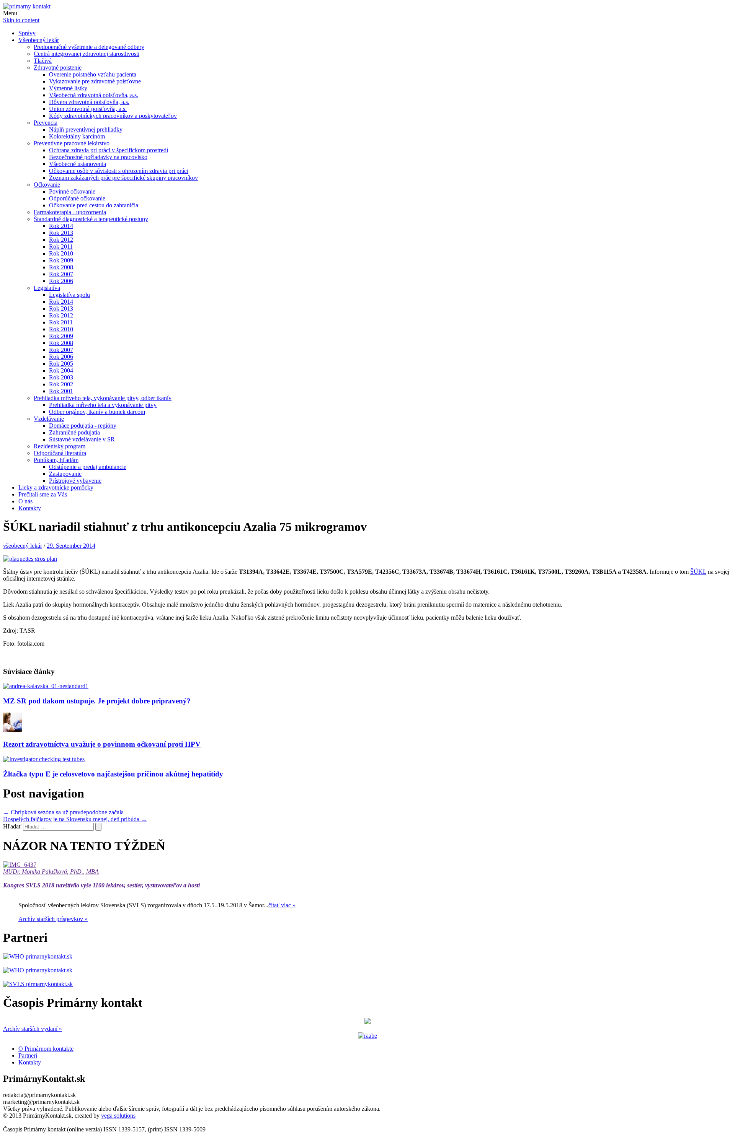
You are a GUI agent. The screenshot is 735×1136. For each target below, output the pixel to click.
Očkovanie (47, 184)
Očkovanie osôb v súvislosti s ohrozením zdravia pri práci (118, 171)
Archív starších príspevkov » (53, 919)
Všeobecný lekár (38, 40)
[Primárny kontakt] (27, 6)
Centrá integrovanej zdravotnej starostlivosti (86, 53)
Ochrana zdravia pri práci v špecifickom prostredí (108, 150)
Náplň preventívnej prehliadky (85, 129)
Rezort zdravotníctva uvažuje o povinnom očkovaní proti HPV (102, 744)
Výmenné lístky (68, 88)
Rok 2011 (61, 246)
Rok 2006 (61, 281)
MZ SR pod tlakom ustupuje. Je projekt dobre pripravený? (97, 701)
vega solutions (118, 1115)
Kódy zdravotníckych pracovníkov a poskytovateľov (113, 115)
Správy (27, 33)
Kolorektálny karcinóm (77, 136)
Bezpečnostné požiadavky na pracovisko (98, 157)
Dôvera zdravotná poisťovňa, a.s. (89, 102)
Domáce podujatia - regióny (82, 425)
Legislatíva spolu (69, 294)
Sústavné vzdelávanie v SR (82, 439)
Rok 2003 (61, 377)
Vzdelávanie (49, 418)
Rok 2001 (61, 391)
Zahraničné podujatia (74, 432)
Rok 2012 (61, 239)
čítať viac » (282, 905)
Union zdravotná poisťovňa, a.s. (88, 109)
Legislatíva (47, 288)
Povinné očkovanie (72, 191)
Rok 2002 (61, 384)
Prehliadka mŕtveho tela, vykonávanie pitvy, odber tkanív (103, 398)
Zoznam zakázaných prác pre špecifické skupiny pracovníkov (123, 177)
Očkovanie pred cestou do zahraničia (93, 205)
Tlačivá (43, 60)
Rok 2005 (61, 363)
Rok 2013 (61, 232)
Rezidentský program (59, 446)
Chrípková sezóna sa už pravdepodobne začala (63, 812)
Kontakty (29, 508)
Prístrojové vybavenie (75, 480)
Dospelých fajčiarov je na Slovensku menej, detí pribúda (75, 819)
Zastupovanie (65, 473)
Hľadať (12, 826)
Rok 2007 (61, 274)
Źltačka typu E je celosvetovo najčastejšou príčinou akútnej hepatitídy (113, 774)
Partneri (27, 1055)
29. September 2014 (71, 545)
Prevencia (45, 122)
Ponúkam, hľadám (56, 460)
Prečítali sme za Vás (42, 494)
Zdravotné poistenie (58, 67)
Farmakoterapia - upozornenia (70, 212)
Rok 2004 (61, 370)
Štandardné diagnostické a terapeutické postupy (91, 219)
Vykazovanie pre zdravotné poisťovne (95, 81)
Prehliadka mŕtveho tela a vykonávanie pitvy (103, 405)
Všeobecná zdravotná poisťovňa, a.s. (93, 95)
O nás (25, 501)
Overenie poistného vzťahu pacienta (92, 74)
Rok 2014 (61, 226)
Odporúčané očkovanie (77, 198)
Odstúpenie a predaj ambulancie (87, 467)
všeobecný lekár (22, 545)
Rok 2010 (61, 253)
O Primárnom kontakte (46, 1048)
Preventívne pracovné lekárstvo (71, 143)
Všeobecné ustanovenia (77, 164)
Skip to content (21, 20)
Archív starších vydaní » (32, 1028)
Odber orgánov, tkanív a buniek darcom (97, 412)
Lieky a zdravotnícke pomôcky (55, 487)
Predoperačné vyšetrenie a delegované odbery (89, 47)
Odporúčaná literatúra (60, 453)
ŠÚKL (698, 571)
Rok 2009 (61, 260)
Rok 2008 (61, 267)
